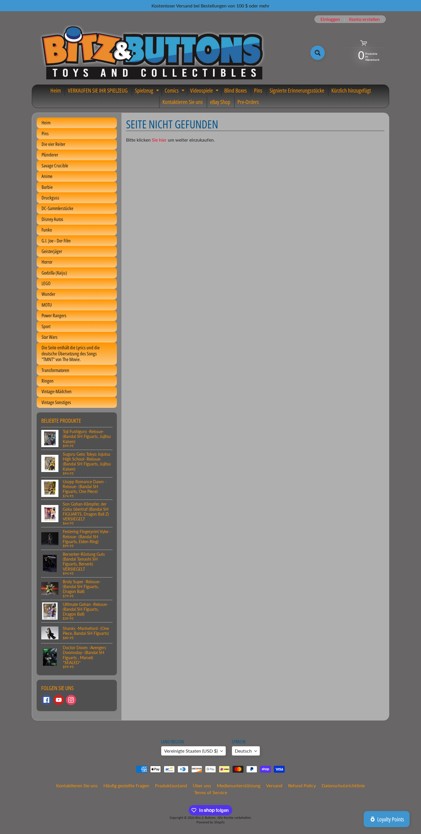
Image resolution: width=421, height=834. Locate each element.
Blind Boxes (235, 90)
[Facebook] (46, 700)
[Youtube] (59, 700)
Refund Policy (302, 785)
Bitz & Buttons (205, 817)
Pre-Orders (248, 102)
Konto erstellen (364, 19)
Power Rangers (54, 315)
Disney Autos (52, 219)
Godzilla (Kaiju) (54, 272)
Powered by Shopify (210, 822)
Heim (55, 90)
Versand (274, 785)
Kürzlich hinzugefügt (351, 90)
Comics (175, 91)
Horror (47, 262)
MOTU (47, 305)
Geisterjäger (52, 251)
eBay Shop (220, 102)
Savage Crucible (55, 165)
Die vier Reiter (53, 144)
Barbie (47, 187)
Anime (47, 176)
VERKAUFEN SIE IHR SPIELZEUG (98, 90)
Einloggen (330, 19)
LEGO (46, 283)
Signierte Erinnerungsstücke (296, 90)
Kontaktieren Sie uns (182, 102)
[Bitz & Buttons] (151, 53)
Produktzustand (171, 785)
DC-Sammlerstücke (57, 208)
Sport (46, 326)
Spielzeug (147, 91)
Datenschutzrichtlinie (343, 785)
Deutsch (243, 750)
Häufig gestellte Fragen (126, 785)
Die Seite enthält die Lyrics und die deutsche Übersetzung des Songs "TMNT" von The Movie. (71, 353)
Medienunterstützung (238, 785)
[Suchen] (317, 53)
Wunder (48, 294)
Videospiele (205, 91)
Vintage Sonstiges (56, 402)
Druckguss (50, 197)
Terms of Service (210, 792)
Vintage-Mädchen (57, 391)
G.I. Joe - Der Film (56, 240)
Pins (258, 90)
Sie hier (159, 139)
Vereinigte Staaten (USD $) (191, 750)
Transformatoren (55, 370)
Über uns (202, 785)
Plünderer (50, 154)
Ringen (48, 380)
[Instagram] (71, 700)
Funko (47, 229)
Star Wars (50, 337)
